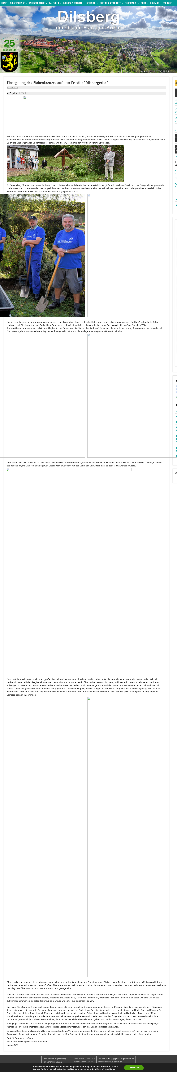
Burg (143, 3)
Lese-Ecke (167, 3)
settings (111, 1069)
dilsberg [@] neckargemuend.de (119, 1058)
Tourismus (130, 3)
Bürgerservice (17, 3)
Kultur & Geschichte (110, 3)
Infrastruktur (37, 3)
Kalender (54, 3)
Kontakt (154, 3)
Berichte (90, 3)
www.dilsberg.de (114, 1061)
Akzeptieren (134, 1068)
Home (4, 3)
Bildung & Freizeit (72, 3)
